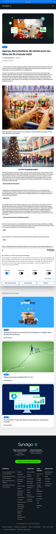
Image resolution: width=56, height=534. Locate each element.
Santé (28, 490)
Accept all (45, 283)
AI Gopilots (20, 499)
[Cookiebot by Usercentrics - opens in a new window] (48, 250)
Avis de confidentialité (35, 527)
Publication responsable (24, 529)
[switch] (21, 273)
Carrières (39, 482)
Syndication (20, 474)
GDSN (18, 483)
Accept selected (28, 283)
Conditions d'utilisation (20, 527)
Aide (38, 503)
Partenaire (39, 493)
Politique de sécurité (9, 529)
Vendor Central (21, 486)
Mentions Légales (7, 527)
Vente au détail (30, 472)
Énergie (29, 492)
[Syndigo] (6, 6)
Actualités (39, 496)
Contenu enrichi (21, 476)
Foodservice (30, 478)
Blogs (46, 476)
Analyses (19, 488)
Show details (48, 278)
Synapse (19, 472)
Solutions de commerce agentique (20, 492)
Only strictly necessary (10, 283)
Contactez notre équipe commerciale (28, 461)
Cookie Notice (15, 264)
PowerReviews (21, 497)
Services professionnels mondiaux (21, 517)
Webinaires (47, 478)
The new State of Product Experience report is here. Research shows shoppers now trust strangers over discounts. (28, 1)
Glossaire (47, 481)
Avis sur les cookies (48, 527)
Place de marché (21, 502)
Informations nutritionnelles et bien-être (20, 506)
